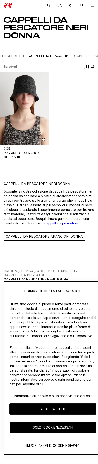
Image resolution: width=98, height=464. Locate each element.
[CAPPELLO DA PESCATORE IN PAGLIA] (24, 109)
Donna (27, 271)
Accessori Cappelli (56, 271)
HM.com (11, 271)
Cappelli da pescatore (26, 275)
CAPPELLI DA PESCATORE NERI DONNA (36, 279)
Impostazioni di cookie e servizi (53, 445)
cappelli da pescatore (61, 223)
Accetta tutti (53, 409)
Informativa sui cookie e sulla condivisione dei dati (53, 396)
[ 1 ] (86, 67)
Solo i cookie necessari (53, 427)
